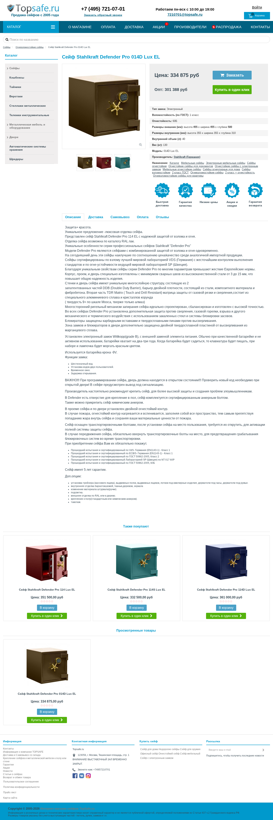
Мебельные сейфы (192, 162)
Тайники (15, 87)
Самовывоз (120, 217)
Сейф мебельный (190, 753)
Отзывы (162, 217)
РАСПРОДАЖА (228, 27)
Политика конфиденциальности (21, 787)
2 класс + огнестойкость (240, 172)
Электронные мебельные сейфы (225, 162)
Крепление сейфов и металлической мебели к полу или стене (34, 760)
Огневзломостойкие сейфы (206, 172)
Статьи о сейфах (12, 774)
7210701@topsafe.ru (184, 15)
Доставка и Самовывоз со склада (22, 755)
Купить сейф (148, 741)
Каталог (174, 162)
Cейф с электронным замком (156, 758)
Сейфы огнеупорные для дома (221, 169)
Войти (257, 7)
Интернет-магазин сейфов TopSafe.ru (67, 808)
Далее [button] (143, 106)
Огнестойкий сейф (168, 753)
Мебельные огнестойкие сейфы (182, 169)
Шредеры (16, 159)
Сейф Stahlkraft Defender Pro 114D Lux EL (226, 589)
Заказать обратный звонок (103, 15)
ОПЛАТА (108, 27)
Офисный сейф (149, 753)
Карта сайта (10, 797)
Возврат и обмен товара (17, 777)
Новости (8, 771)
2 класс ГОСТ (180, 172)
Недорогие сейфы (169, 749)
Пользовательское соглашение (21, 781)
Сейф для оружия (190, 749)
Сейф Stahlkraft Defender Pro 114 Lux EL (47, 589)
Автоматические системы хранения (27, 148)
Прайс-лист (9, 792)
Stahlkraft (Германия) (187, 156)
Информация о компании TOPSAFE (23, 751)
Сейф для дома (149, 749)
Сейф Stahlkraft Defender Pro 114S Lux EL (136, 589)
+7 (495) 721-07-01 (103, 9)
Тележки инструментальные (29, 115)
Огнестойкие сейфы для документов (190, 166)
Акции (6, 767)
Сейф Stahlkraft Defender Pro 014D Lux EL (47, 693)
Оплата (142, 217)
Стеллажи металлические (27, 105)
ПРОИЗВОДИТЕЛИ (190, 27)
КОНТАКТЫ (260, 27)
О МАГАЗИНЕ (80, 27)
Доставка (95, 217)
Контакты (8, 748)
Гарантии (8, 764)
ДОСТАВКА (134, 27)
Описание (73, 217)
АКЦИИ (159, 27)
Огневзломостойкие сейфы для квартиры (178, 175)
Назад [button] (64, 106)
